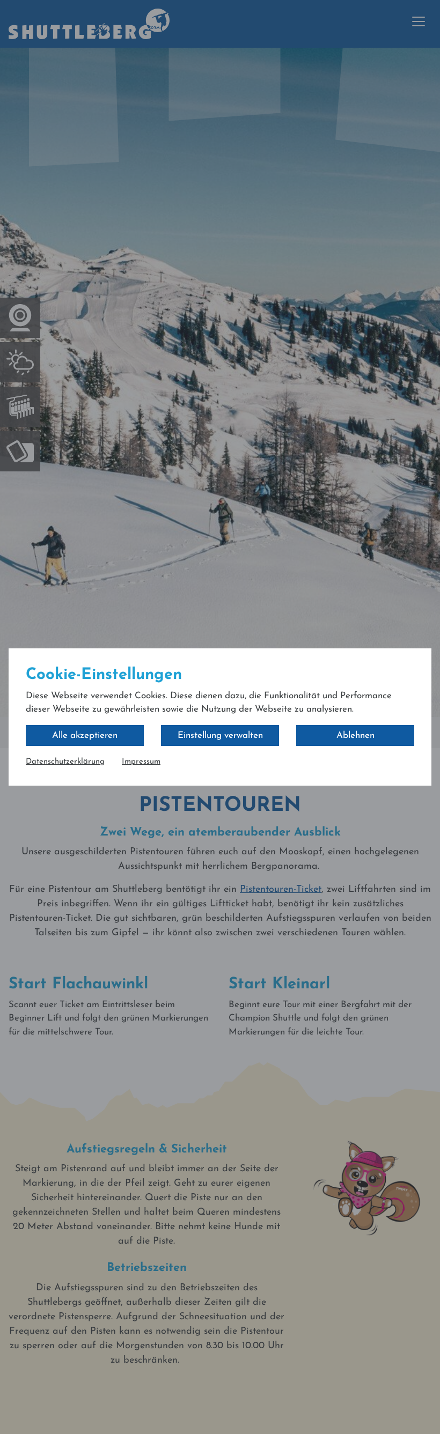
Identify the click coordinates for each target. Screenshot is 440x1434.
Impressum (141, 762)
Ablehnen (355, 735)
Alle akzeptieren (85, 735)
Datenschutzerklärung (65, 762)
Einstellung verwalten (220, 735)
